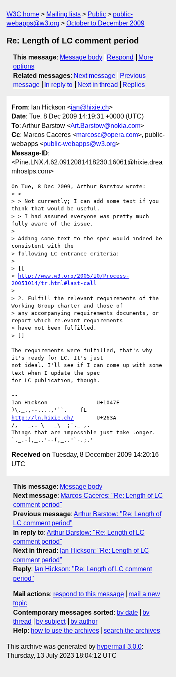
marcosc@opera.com (107, 134)
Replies (133, 84)
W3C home (23, 14)
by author (83, 621)
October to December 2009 (105, 23)
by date (127, 612)
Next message (94, 75)
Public (97, 14)
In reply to (58, 84)
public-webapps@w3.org (79, 143)
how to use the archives (65, 630)
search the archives (132, 630)
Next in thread (97, 84)
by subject (50, 621)
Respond (120, 57)
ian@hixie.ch (90, 107)
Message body (81, 57)
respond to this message (88, 593)
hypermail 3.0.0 (119, 646)
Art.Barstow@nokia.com (105, 125)
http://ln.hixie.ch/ (42, 418)
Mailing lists (63, 14)
